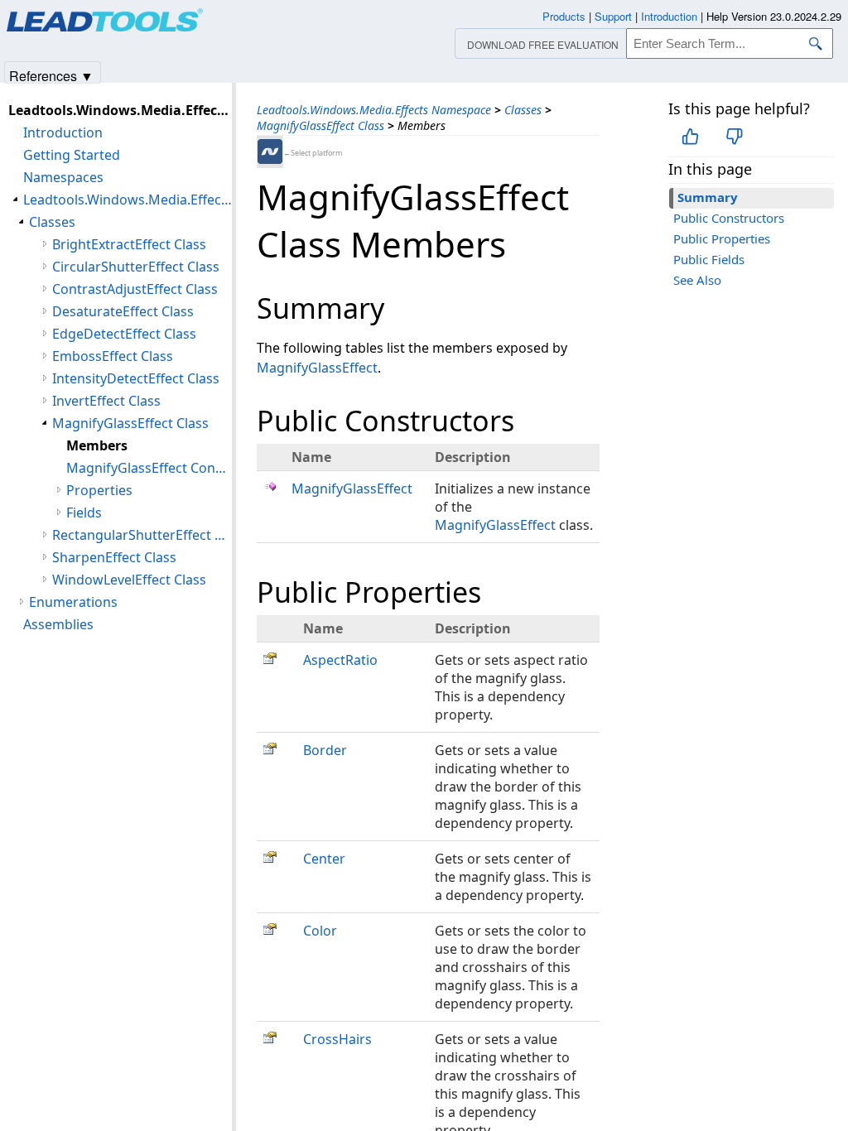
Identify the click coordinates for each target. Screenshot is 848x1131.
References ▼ (51, 75)
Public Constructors (728, 217)
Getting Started (71, 155)
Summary (707, 197)
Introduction (63, 132)
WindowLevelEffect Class (129, 579)
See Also (697, 280)
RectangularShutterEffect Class (142, 535)
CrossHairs (337, 1039)
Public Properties (721, 238)
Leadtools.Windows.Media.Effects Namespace (374, 110)
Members (97, 445)
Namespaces (63, 177)
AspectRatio (340, 660)
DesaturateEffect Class (123, 311)
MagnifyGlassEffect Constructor (149, 468)
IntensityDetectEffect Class (135, 378)
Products (563, 16)
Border (325, 750)
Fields (84, 512)
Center (324, 858)
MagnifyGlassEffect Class (320, 125)
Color (320, 931)
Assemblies (58, 624)
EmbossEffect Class (112, 356)
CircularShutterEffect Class (135, 266)
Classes (523, 110)
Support (613, 16)
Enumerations (73, 602)
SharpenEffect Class (114, 557)
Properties (99, 490)
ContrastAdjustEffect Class (135, 289)
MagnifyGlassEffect (317, 368)
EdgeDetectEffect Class (124, 334)
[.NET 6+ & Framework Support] (270, 151)
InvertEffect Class (106, 401)
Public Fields (708, 259)
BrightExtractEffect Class (129, 244)
